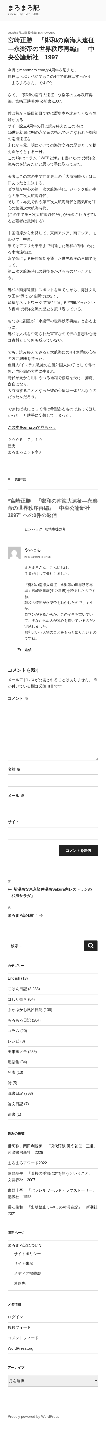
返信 (28, 650)
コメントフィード (23, 1338)
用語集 (13, 1062)
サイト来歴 (23, 1263)
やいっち (32, 550)
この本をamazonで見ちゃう (32, 427)
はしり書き (17, 999)
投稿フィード (19, 1327)
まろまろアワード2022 (27, 1163)
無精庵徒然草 (55, 529)
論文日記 (15, 1104)
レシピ (13, 1041)
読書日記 (20, 479)
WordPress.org (20, 1348)
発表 (11, 1072)
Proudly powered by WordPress (33, 1416)
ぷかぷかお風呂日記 (25, 1009)
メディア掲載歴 (27, 1273)
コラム (13, 1030)
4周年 (54, 70)
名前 (14, 769)
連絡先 (19, 1283)
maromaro (47, 32)
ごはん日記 (17, 989)
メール (16, 795)
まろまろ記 (24, 7)
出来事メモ (17, 1051)
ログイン (15, 1317)
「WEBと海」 (49, 158)
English (14, 978)
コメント (18, 698)
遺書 (11, 1114)
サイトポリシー (27, 1253)
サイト (13, 821)
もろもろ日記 (19, 1020)
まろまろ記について (25, 1245)
